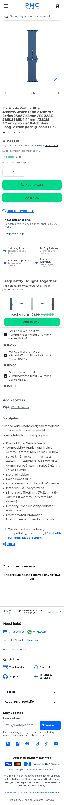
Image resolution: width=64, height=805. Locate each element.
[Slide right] (58, 93)
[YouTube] (56, 744)
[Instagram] (37, 744)
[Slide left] (6, 93)
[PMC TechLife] (32, 6)
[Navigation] (6, 6)
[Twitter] (8, 744)
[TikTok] (46, 744)
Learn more (51, 145)
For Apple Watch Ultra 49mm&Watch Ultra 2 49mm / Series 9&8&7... (30, 334)
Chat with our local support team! (34, 535)
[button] (30, 544)
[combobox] (32, 16)
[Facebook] (17, 744)
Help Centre (10, 649)
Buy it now (32, 197)
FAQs (23, 649)
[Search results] (6, 16)
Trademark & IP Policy (15, 792)
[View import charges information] (40, 151)
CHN (18, 157)
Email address (11, 718)
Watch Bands (20, 407)
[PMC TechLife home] (7, 612)
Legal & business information (44, 792)
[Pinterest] (27, 744)
